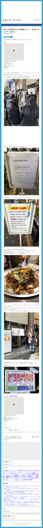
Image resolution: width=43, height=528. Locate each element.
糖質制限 (16, 479)
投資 (32, 478)
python (27, 470)
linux (23, 470)
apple (4, 470)
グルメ (21, 472)
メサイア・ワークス (11, 20)
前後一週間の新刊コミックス (7, 464)
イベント (12, 472)
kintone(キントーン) (14, 470)
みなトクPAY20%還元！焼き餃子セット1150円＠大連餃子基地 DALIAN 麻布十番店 (17, 505)
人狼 (22, 478)
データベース (7, 473)
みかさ (5, 42)
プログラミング (15, 473)
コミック (33, 472)
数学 (34, 478)
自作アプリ (19, 479)
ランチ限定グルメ (12, 478)
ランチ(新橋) (32, 473)
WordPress (36, 470)
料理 (36, 478)
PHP (25, 470)
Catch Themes (25, 524)
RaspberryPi (31, 470)
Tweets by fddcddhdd (6, 511)
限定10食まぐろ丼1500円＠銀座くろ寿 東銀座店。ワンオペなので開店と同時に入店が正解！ (19, 501)
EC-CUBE (9, 470)
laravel (20, 470)
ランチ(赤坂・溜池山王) (26, 476)
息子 (30, 478)
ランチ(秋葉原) (21, 475)
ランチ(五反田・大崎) (24, 473)
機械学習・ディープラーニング (10, 479)
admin (11, 33)
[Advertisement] (21, 9)
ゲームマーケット (27, 472)
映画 (38, 478)
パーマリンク (19, 430)
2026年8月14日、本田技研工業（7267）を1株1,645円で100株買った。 (15, 493)
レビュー (18, 478)
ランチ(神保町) (9, 430)
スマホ (36, 472)
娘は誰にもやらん (26, 478)
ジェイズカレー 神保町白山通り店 (10, 396)
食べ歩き (29, 479)
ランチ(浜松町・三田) (7, 475)
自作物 (23, 479)
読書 (25, 479)
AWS (6, 470)
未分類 (4, 479)
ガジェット (17, 472)
